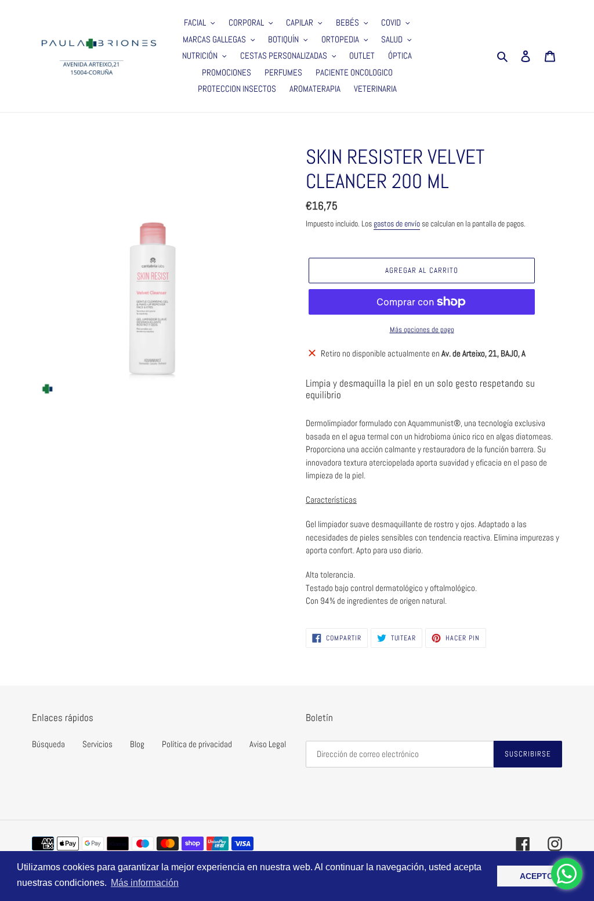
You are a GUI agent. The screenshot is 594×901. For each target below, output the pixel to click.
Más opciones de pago (422, 329)
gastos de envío (397, 223)
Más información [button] (145, 883)
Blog (137, 743)
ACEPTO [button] (536, 876)
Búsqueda (48, 743)
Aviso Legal (267, 743)
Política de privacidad (197, 743)
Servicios (97, 743)
